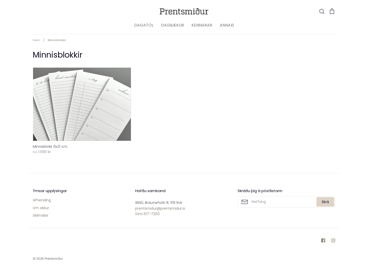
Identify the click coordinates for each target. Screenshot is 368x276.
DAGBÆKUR (172, 25)
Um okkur (41, 207)
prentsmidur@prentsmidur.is (160, 208)
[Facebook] (323, 240)
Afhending (42, 200)
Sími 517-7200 (147, 213)
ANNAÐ (227, 25)
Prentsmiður (54, 258)
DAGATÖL (143, 25)
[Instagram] (333, 240)
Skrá (325, 201)
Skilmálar (40, 215)
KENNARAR (202, 25)
